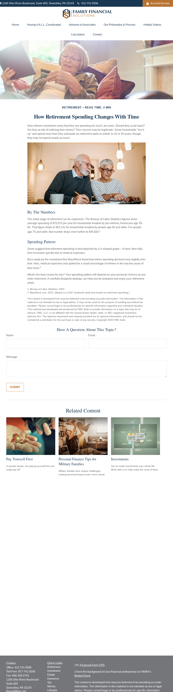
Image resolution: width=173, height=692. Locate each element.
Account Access (159, 3)
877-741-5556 (26, 671)
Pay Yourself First (19, 458)
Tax (49, 682)
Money (51, 686)
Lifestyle (52, 690)
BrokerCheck (82, 675)
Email (91, 335)
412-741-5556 (89, 3)
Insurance (53, 678)
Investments (120, 458)
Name (10, 335)
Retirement (53, 667)
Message (11, 356)
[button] (15, 25)
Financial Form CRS (92, 665)
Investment (53, 670)
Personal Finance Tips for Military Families (77, 461)
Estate (51, 674)
